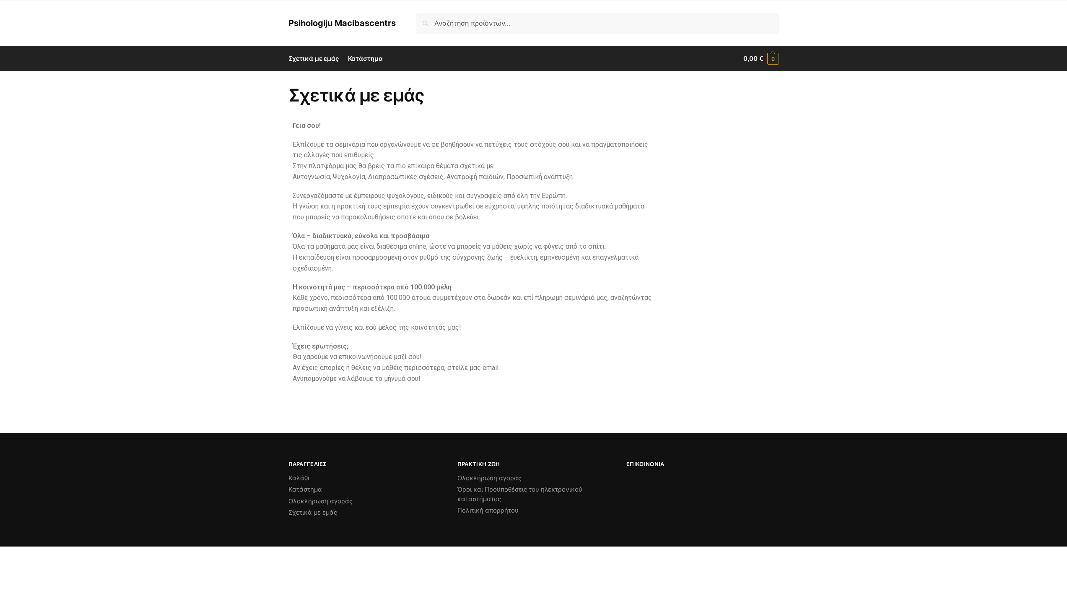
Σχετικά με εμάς (312, 512)
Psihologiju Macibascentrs (342, 23)
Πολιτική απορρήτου (488, 510)
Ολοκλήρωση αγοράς (320, 501)
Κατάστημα (305, 489)
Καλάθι (298, 478)
